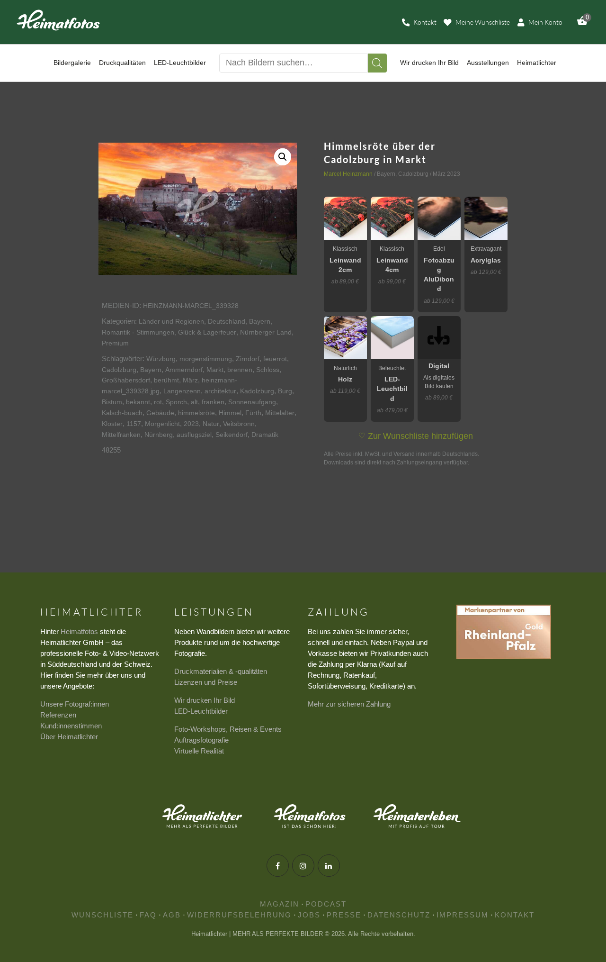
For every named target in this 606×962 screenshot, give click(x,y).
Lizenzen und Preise (205, 682)
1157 (133, 423)
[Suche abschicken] (377, 63)
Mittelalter (279, 413)
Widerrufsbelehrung (239, 915)
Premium (115, 343)
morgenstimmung (205, 359)
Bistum (112, 402)
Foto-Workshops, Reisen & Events (228, 729)
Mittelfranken (121, 434)
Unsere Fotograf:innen (74, 704)
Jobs (309, 915)
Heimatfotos (79, 631)
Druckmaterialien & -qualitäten (220, 671)
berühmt (166, 380)
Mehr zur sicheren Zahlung (349, 704)
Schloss (267, 369)
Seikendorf (231, 434)
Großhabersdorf (126, 380)
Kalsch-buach (122, 413)
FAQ (148, 915)
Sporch (176, 402)
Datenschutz (398, 915)
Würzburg (161, 359)
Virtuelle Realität (199, 751)
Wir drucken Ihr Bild (204, 700)
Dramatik (264, 434)
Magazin (279, 904)
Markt (214, 369)
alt (194, 402)
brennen (239, 369)
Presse (344, 915)
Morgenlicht (162, 423)
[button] (282, 156)
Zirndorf (247, 359)
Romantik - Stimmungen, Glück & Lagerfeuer (169, 332)
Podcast (326, 904)
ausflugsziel (194, 434)
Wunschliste (102, 915)
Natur (211, 423)
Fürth (253, 413)
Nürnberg (158, 434)
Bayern (259, 321)
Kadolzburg (257, 391)
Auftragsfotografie (201, 740)
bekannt (138, 402)
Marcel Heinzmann (348, 174)
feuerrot (275, 359)
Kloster (112, 423)
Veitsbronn (239, 423)
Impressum (463, 915)
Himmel (230, 413)
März (190, 380)
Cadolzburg (119, 369)
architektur (220, 391)
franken (213, 402)
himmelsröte (196, 413)
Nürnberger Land (266, 332)
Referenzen (58, 715)
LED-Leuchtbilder (201, 711)
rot (158, 402)
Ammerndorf (184, 369)
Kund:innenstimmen (71, 726)
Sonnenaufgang (252, 402)
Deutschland (226, 321)
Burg (285, 391)
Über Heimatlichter (69, 737)
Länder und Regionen (171, 321)
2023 (191, 423)
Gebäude (160, 413)
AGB (172, 915)
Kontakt (515, 915)
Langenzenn (182, 391)
